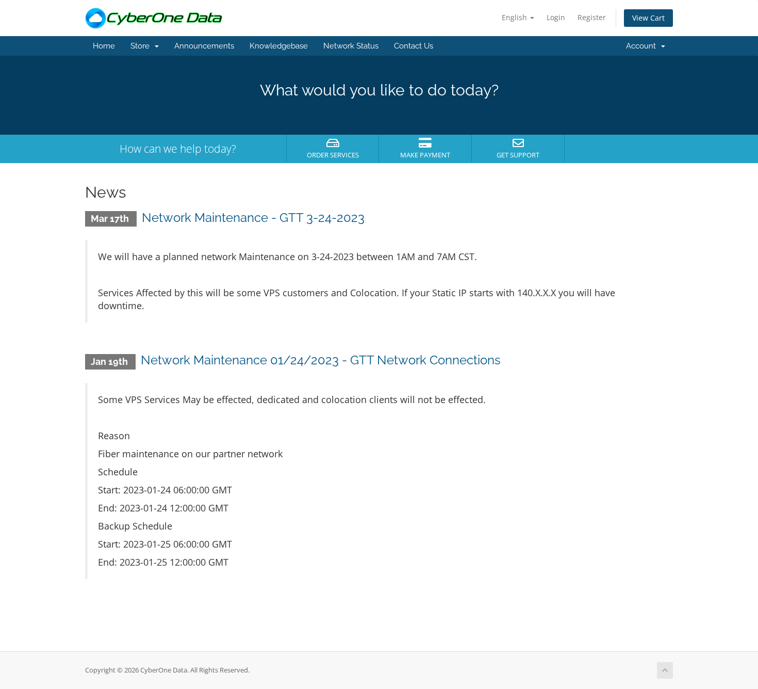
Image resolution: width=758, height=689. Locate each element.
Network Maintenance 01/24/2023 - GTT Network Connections (321, 359)
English (515, 17)
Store (142, 46)
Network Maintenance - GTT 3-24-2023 (253, 217)
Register (592, 17)
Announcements (204, 46)
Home (104, 46)
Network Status (350, 46)
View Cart (648, 18)
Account (643, 46)
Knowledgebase (279, 46)
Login (556, 17)
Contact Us (413, 46)
